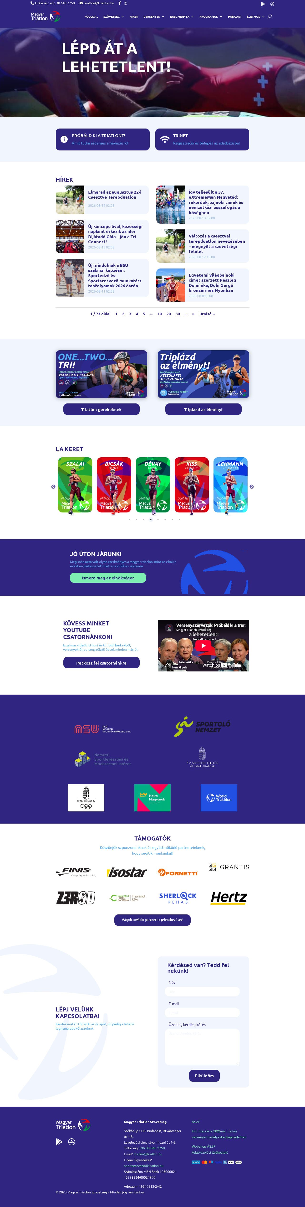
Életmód (253, 16)
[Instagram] (125, 3)
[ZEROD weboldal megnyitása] (76, 905)
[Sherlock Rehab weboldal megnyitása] (178, 905)
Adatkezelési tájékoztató (210, 1152)
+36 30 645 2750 (152, 1148)
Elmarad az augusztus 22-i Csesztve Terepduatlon (114, 194)
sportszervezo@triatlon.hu (143, 1166)
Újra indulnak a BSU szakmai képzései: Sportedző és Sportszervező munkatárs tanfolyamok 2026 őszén (115, 275)
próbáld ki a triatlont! (98, 135)
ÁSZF (196, 1122)
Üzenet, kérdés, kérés (187, 1024)
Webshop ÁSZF (204, 1146)
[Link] (45, 16)
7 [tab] (172, 519)
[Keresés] (270, 16)
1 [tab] (129, 519)
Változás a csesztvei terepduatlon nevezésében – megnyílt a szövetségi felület (217, 243)
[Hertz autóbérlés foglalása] (229, 905)
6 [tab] (165, 519)
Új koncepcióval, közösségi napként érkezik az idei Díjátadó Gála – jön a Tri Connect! (115, 234)
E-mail (174, 1003)
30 (178, 313)
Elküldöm (204, 1075)
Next (251, 487)
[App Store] (272, 5)
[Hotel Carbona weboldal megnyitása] (127, 905)
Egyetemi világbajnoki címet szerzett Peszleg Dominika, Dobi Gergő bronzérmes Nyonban (212, 282)
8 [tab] (179, 519)
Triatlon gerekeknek (101, 409)
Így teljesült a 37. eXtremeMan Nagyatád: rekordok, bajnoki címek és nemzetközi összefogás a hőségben (216, 202)
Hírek (134, 16)
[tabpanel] (75, 487)
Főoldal (91, 16)
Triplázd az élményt (203, 409)
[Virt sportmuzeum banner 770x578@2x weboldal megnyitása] (152, 809)
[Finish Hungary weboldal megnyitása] (76, 879)
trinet (180, 135)
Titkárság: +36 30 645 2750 (54, 3)
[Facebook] (120, 3)
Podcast (235, 16)
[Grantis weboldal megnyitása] (229, 869)
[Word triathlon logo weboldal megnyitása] (219, 809)
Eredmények (179, 16)
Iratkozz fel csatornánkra (101, 662)
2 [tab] (136, 519)
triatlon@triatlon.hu (98, 3)
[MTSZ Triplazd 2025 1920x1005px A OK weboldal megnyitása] (203, 396)
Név (172, 982)
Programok (208, 16)
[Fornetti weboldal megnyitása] (178, 879)
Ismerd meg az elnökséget (108, 577)
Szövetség (111, 16)
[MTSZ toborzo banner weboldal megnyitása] (101, 396)
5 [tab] (158, 519)
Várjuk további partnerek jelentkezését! (152, 919)
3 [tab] (143, 519)
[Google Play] (263, 5)
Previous (53, 487)
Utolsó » (207, 313)
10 (160, 313)
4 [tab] (150, 519)
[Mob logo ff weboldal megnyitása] (86, 809)
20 (169, 313)
